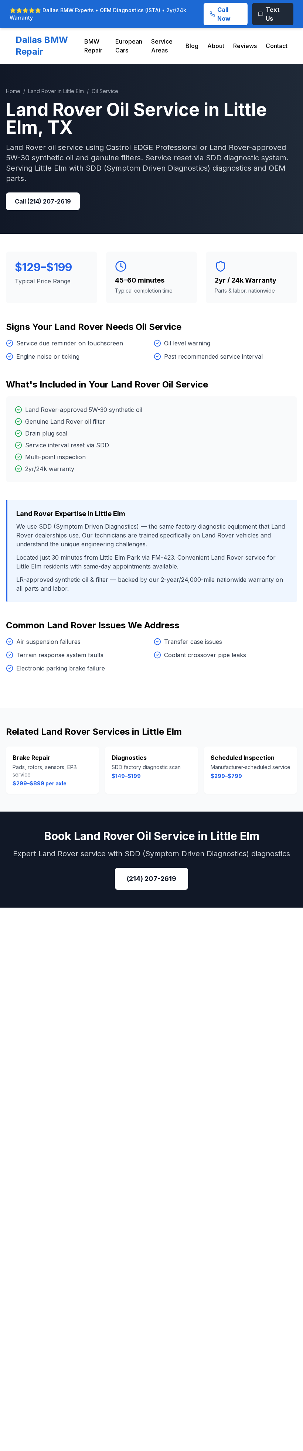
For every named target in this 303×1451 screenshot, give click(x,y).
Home (13, 91)
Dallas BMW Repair (42, 45)
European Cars (128, 46)
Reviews (245, 45)
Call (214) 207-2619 (43, 201)
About (215, 45)
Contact (276, 45)
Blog (191, 45)
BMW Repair (93, 46)
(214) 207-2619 (151, 878)
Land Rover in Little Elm (56, 91)
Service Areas (162, 46)
